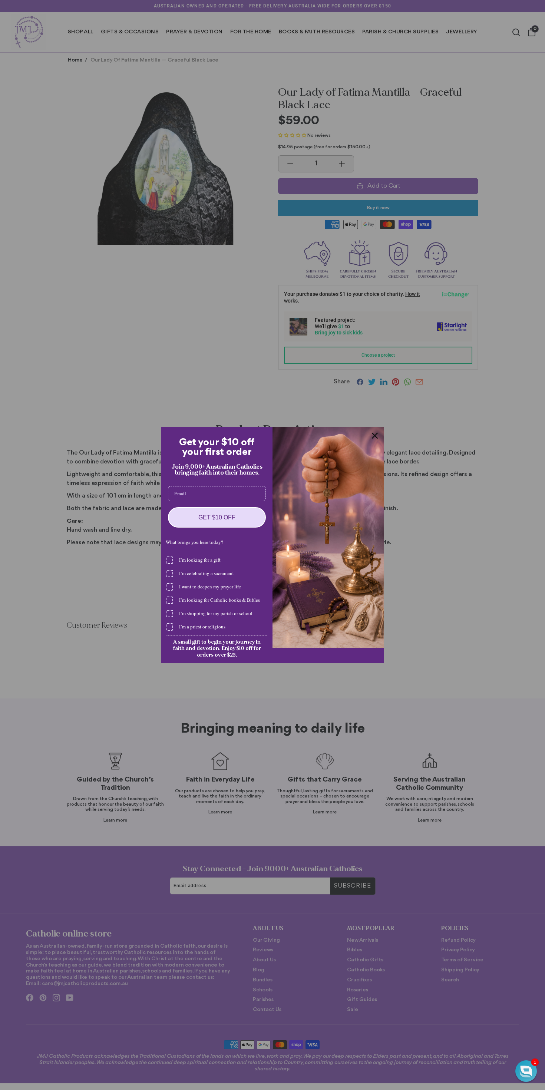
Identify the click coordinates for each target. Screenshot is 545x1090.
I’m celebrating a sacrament (206, 573)
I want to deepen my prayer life (210, 586)
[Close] (375, 436)
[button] (526, 1071)
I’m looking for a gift (200, 559)
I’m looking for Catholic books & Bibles (219, 600)
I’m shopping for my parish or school (215, 613)
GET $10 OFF (216, 517)
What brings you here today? (194, 542)
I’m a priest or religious (202, 626)
